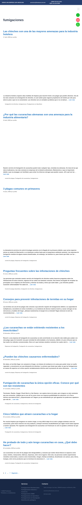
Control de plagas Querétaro (12, 289)
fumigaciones (22, 104)
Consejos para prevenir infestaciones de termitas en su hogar (38, 299)
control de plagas (10, 178)
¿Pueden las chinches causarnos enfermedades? (31, 356)
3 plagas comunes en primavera (21, 188)
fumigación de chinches (11, 104)
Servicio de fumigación (35, 403)
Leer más (72, 100)
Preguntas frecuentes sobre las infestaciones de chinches (36, 271)
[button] (78, 9)
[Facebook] (81, 2)
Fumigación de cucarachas (22, 178)
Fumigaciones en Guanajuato (30, 498)
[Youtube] (78, 2)
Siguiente (15, 473)
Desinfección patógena (28, 500)
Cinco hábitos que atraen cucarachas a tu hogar (30, 414)
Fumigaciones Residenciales (30, 487)
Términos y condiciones (8, 493)
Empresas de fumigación (22, 260)
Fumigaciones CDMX (28, 494)
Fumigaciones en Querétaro (34, 104)
